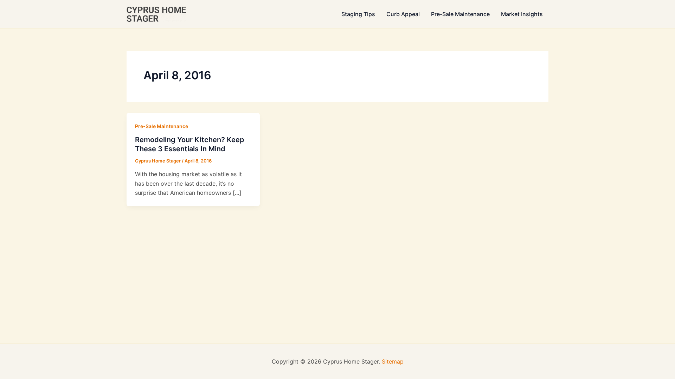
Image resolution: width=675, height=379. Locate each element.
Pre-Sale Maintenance (460, 14)
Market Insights (522, 14)
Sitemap (393, 361)
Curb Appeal (403, 14)
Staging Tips (358, 14)
